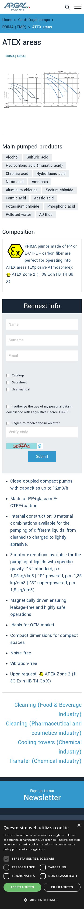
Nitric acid (15, 181)
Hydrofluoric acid (51, 173)
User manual (20, 389)
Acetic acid (44, 198)
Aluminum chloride (22, 190)
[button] (77, 7)
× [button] (78, 825)
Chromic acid (17, 173)
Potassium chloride (22, 206)
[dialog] (42, 864)
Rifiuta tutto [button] (62, 887)
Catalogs (17, 375)
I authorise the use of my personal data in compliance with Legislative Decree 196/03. (39, 409)
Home (7, 19)
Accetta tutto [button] (22, 887)
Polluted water (18, 214)
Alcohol (12, 157)
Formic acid (16, 198)
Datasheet (19, 382)
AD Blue (45, 214)
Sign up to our (42, 795)
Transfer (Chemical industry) (45, 761)
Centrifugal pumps (34, 19)
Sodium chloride (59, 190)
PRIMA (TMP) (14, 27)
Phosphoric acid (61, 206)
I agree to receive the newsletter (35, 423)
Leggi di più (37, 849)
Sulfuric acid (37, 157)
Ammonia (40, 181)
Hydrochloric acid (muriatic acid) (34, 165)
